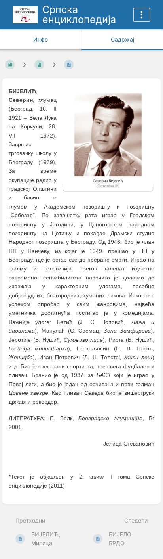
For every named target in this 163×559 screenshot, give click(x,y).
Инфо (40, 39)
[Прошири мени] (141, 15)
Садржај (122, 39)
